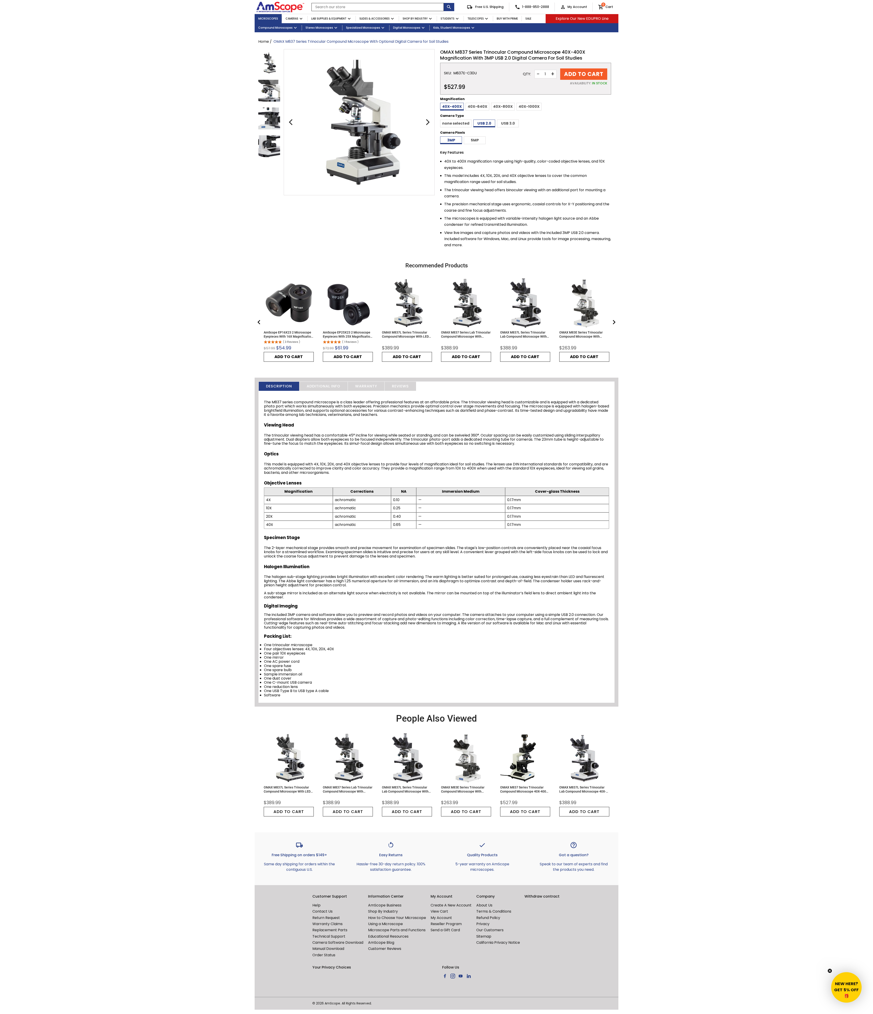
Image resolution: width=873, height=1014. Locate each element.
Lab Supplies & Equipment (328, 18)
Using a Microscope (385, 923)
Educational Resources (388, 936)
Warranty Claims (327, 923)
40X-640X (477, 106)
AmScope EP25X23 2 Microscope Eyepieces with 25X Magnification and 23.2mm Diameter (347, 335)
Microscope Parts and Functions (397, 930)
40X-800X (503, 106)
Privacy (482, 923)
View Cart (439, 911)
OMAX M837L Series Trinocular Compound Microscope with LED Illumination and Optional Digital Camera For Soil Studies (405, 335)
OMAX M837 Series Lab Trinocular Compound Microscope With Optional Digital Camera (466, 335)
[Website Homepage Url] (280, 7)
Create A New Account (451, 905)
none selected (455, 123)
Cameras (292, 18)
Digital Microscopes (406, 28)
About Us (484, 905)
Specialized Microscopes (363, 28)
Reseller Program (446, 923)
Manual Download (328, 948)
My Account (577, 7)
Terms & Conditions (493, 911)
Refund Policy (488, 917)
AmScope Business (384, 905)
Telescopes (475, 18)
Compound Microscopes (275, 28)
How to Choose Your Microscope (397, 917)
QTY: (527, 74)
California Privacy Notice (498, 942)
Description (279, 386)
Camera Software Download (337, 942)
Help (316, 905)
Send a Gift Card (445, 930)
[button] (846, 987)
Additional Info (323, 386)
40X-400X (452, 106)
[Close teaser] (830, 971)
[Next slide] (613, 322)
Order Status (323, 955)
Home (263, 41)
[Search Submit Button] (449, 7)
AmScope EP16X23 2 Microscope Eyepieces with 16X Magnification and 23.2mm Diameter (288, 335)
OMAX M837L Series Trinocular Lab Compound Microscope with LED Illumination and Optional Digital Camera (523, 335)
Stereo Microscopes (319, 28)
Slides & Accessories (374, 18)
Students (447, 18)
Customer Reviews (384, 948)
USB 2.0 (484, 123)
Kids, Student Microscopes (451, 28)
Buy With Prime (507, 18)
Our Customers (490, 930)
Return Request (326, 917)
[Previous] (291, 122)
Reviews (400, 386)
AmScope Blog (381, 942)
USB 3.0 (508, 123)
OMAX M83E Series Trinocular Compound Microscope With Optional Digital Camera (581, 335)
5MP (475, 140)
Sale (528, 18)
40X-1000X (529, 106)
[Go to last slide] (259, 322)
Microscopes (268, 18)
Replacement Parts (329, 930)
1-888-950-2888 (535, 7)
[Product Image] (269, 63)
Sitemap (483, 936)
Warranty (366, 386)
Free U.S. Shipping (489, 7)
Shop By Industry (415, 18)
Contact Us (322, 911)
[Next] (427, 122)
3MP (451, 140)
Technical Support (328, 936)
